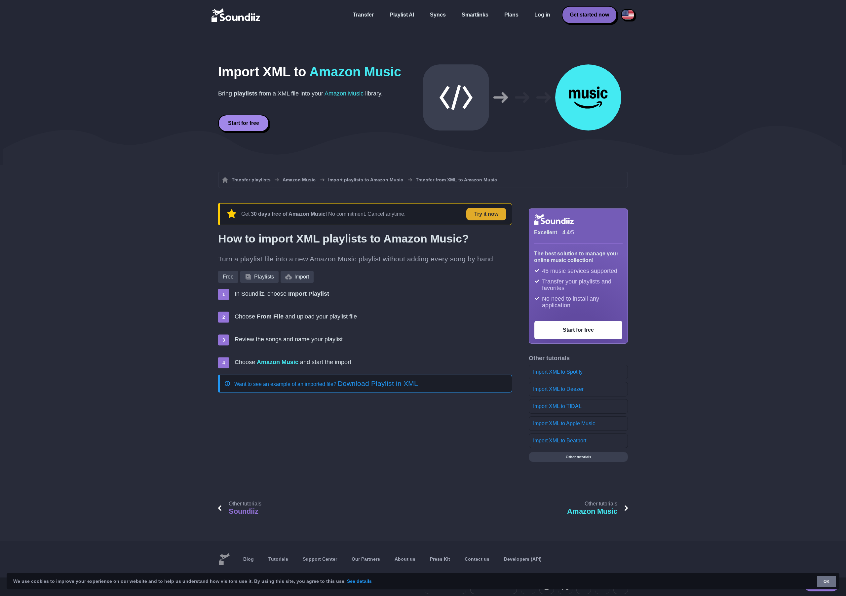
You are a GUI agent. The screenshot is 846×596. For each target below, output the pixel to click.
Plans (511, 15)
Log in (542, 15)
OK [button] (826, 581)
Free (228, 276)
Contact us (477, 559)
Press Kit (440, 559)
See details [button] (359, 581)
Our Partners (366, 559)
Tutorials (278, 559)
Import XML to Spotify (558, 372)
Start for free (243, 123)
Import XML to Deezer (558, 389)
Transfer (363, 15)
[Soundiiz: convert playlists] (224, 559)
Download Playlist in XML (378, 383)
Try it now (486, 214)
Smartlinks (475, 15)
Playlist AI (402, 15)
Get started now (589, 15)
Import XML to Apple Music (564, 423)
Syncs (438, 15)
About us (405, 559)
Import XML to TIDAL (557, 406)
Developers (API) (523, 559)
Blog (248, 559)
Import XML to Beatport (559, 440)
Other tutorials (578, 457)
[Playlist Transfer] (236, 14)
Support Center (320, 559)
